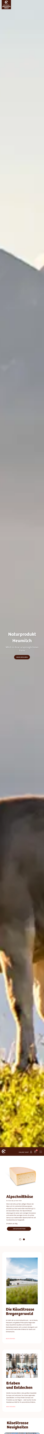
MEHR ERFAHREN (10, 1338)
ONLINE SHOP (24, 1152)
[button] (40, 1152)
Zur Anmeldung (22, 656)
